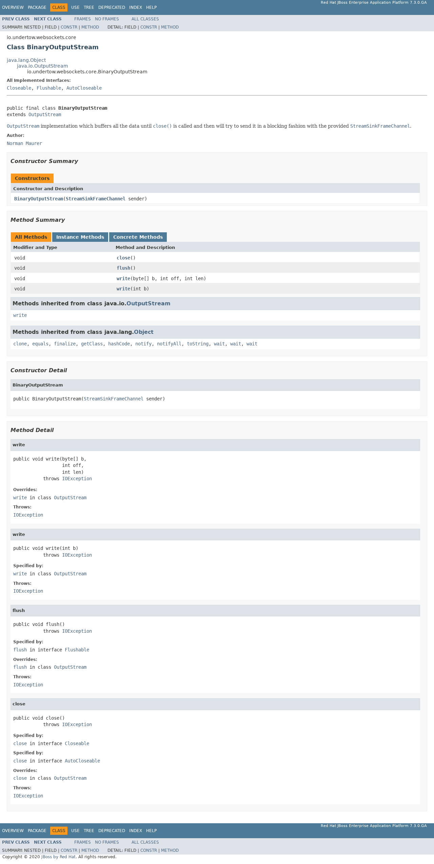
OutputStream (44, 114)
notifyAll (169, 343)
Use (75, 7)
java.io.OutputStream (42, 66)
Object (144, 332)
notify (143, 343)
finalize (65, 343)
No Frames (107, 19)
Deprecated (111, 7)
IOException (77, 478)
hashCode (119, 343)
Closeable (19, 88)
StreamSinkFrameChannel (95, 198)
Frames (82, 19)
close (123, 257)
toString (198, 343)
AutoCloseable (84, 88)
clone (20, 343)
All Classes (145, 19)
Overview (13, 7)
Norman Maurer (24, 143)
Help (151, 7)
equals (40, 343)
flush (123, 268)
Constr (69, 27)
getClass (92, 343)
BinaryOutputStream (38, 198)
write (123, 278)
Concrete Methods (138, 237)
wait (219, 343)
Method (90, 27)
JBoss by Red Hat (58, 856)
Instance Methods (80, 237)
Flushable (49, 88)
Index (135, 7)
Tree (89, 7)
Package (37, 7)
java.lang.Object (26, 60)
